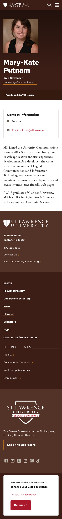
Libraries (8, 314)
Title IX (7, 354)
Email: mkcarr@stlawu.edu (28, 130)
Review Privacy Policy (24, 494)
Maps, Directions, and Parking (21, 261)
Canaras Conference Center (20, 337)
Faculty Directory (14, 290)
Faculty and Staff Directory (20, 95)
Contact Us (10, 254)
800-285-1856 (11, 247)
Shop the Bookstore (21, 444)
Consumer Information (16, 362)
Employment (11, 377)
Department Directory (16, 298)
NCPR (6, 329)
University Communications (20, 82)
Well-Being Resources (16, 370)
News (6, 306)
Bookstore (9, 321)
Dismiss (19, 505)
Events (7, 283)
